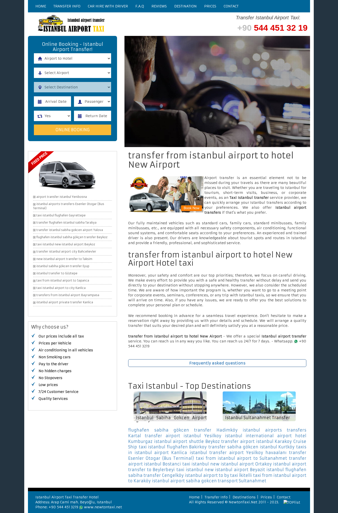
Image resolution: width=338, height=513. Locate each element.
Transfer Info (66, 6)
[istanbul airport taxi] (102, 24)
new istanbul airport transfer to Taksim (64, 259)
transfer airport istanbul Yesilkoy (183, 435)
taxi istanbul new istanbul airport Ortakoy (227, 464)
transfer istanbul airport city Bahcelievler (66, 251)
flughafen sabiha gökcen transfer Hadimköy (183, 430)
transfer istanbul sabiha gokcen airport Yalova (69, 230)
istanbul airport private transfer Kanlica (64, 302)
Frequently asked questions (217, 363)
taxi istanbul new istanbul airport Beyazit (220, 469)
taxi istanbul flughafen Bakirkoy (173, 446)
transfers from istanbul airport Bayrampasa (67, 295)
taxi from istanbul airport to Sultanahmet (241, 458)
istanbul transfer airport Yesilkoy (226, 452)
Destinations (244, 497)
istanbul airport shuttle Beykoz (187, 441)
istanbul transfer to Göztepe (56, 273)
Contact (231, 6)
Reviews (159, 6)
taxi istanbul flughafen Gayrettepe (61, 215)
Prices (210, 6)
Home (40, 6)
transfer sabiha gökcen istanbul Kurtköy (251, 446)
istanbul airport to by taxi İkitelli (218, 475)
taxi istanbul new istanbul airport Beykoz (65, 244)
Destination (185, 6)
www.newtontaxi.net (103, 507)
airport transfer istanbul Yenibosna (61, 197)
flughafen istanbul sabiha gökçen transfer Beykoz (71, 237)
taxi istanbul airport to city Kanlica (61, 288)
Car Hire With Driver (108, 6)
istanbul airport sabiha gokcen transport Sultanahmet (209, 480)
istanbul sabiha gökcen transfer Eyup (62, 266)
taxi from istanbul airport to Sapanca (62, 280)
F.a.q (139, 6)
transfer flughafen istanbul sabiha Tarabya (66, 222)
